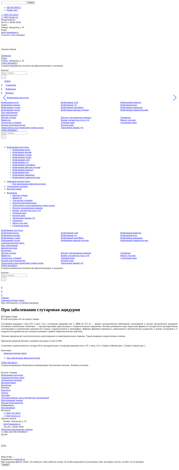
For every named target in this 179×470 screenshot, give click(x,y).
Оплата (4, 392)
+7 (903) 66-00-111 (9, 17)
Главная (5, 298)
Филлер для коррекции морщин (76, 117)
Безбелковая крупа (10, 102)
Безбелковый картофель (72, 107)
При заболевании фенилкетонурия (9, 113)
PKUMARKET (14, 7)
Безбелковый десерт (10, 110)
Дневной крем (68, 122)
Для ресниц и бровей (11, 122)
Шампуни (6, 120)
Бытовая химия (14, 189)
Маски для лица (128, 120)
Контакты (5, 390)
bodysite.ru (20, 459)
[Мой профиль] (2, 283)
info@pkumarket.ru (9, 32)
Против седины (8, 117)
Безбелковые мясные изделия (75, 110)
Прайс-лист (12, 10)
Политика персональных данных (17, 429)
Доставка (5, 395)
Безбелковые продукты (18, 97)
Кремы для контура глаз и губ (75, 120)
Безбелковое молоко (10, 105)
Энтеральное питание (17, 186)
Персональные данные (12, 400)
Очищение (125, 117)
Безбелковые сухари (10, 107)
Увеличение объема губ (72, 127)
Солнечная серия (128, 122)
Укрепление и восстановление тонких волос (22, 127)
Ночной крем (67, 125)
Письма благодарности (12, 403)
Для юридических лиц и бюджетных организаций (25, 398)
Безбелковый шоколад (130, 102)
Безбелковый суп (69, 105)
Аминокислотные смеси (18, 181)
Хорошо (5, 465)
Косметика (12, 193)
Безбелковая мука (128, 105)
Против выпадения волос (13, 125)
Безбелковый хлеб (69, 102)
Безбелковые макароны (131, 107)
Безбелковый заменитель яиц (134, 110)
